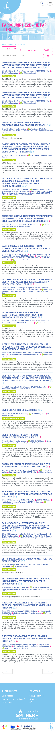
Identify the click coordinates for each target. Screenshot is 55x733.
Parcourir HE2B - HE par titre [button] (12, 44)
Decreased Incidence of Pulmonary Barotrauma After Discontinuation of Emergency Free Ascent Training (23, 315)
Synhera (33, 699)
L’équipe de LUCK (37, 695)
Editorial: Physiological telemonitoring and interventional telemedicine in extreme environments (26, 581)
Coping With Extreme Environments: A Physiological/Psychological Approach (23, 123)
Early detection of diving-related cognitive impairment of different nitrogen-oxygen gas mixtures (27, 494)
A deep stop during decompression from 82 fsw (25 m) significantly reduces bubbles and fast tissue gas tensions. (26, 347)
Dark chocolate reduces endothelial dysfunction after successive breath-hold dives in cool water (26, 248)
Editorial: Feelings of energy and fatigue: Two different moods (27, 560)
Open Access (7, 695)
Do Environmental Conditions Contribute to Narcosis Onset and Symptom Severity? (26, 465)
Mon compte (7, 702)
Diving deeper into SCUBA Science (19, 410)
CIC (31, 702)
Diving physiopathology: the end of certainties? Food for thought (21, 436)
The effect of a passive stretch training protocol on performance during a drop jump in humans (27, 605)
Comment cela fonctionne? (13, 699)
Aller (46, 50)
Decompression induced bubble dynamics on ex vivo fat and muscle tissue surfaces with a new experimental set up (27, 282)
